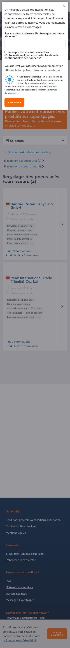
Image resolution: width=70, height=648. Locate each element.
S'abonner (14, 102)
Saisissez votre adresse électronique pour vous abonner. (34, 35)
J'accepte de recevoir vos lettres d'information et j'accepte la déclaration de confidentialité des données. (31, 55)
